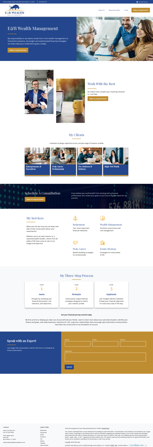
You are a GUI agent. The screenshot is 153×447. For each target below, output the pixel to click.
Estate (42, 434)
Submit (69, 367)
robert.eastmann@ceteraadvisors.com (14, 442)
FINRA (112, 445)
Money (42, 441)
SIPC (116, 445)
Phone (122, 340)
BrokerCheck (105, 428)
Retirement (43, 430)
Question (68, 351)
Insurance (43, 437)
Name (67, 340)
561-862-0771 (43, 2)
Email (94, 340)
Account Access (143, 2)
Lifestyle (42, 443)
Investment (43, 432)
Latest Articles (44, 445)
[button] (101, 10)
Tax (41, 439)
